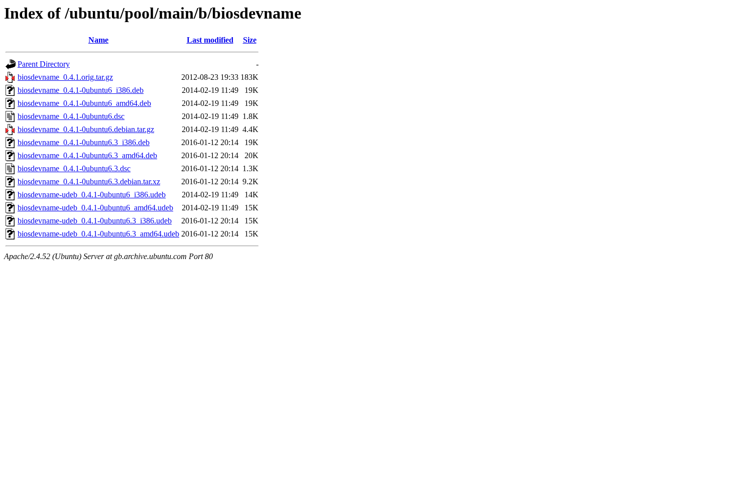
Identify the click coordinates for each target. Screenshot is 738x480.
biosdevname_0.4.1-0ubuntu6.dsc (71, 116)
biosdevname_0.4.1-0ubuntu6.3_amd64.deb (87, 155)
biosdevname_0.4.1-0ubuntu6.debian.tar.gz (86, 129)
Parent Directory (44, 64)
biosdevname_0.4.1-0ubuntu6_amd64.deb (84, 103)
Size (250, 40)
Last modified (210, 40)
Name (98, 40)
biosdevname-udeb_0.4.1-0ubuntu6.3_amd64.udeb (98, 233)
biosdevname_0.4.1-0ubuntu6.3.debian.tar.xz (89, 181)
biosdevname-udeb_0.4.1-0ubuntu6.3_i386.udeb (95, 220)
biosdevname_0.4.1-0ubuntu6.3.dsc (74, 168)
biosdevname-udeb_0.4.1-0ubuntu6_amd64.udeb (95, 207)
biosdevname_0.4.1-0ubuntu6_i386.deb (81, 90)
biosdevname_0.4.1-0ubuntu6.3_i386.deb (84, 142)
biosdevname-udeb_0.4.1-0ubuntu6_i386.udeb (92, 194)
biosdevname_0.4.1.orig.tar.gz (65, 77)
